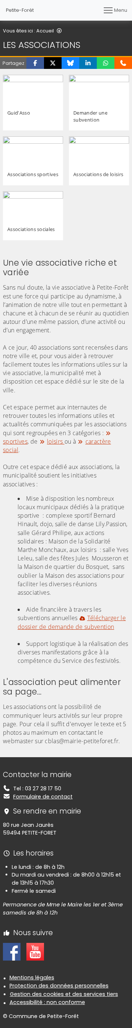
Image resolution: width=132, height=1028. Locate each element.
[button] (35, 63)
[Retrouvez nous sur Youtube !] (35, 951)
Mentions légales (32, 977)
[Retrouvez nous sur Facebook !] (12, 951)
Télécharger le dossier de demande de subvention (72, 622)
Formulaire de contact (43, 796)
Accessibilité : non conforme (47, 1002)
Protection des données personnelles (59, 985)
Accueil (45, 31)
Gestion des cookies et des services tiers (64, 994)
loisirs (56, 441)
